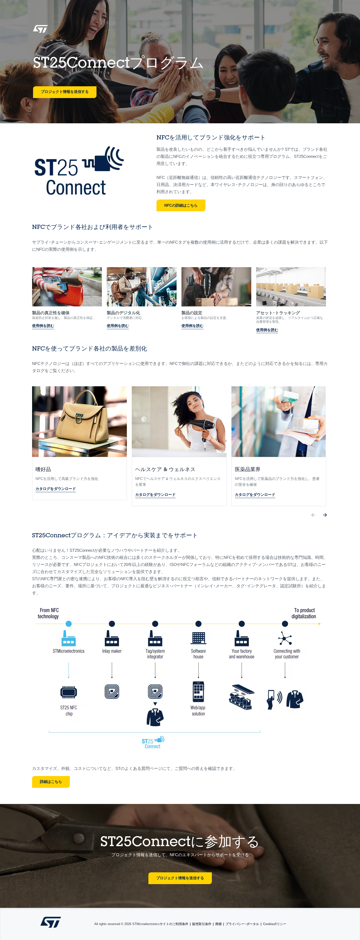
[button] (313, 516)
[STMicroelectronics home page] (40, 30)
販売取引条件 (201, 924)
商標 (218, 924)
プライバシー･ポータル (242, 924)
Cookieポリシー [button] (274, 924)
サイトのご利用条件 (174, 924)
